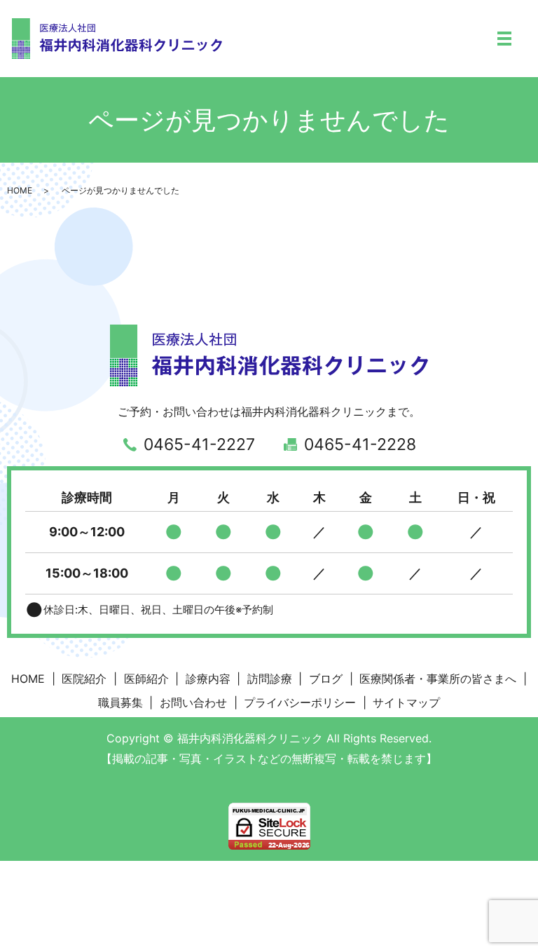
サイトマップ (406, 702)
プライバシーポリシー (300, 702)
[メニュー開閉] (504, 39)
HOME (19, 190)
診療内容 (208, 679)
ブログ (326, 679)
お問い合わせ (193, 702)
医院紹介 (84, 679)
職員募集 (120, 702)
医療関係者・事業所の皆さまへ (437, 679)
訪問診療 (269, 679)
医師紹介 (146, 679)
